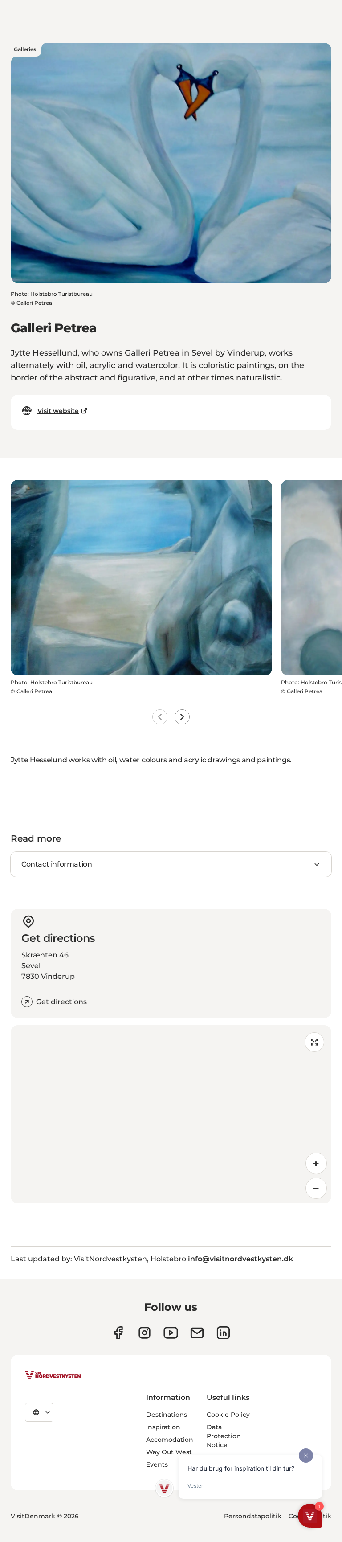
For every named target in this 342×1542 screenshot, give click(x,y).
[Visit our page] (118, 1333)
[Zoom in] (316, 1163)
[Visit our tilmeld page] (197, 1333)
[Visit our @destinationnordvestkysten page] (171, 1333)
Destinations (166, 1415)
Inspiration (163, 1427)
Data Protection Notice (224, 1436)
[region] (171, 1114)
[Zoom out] (316, 1188)
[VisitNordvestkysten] (53, 1375)
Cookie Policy (228, 1415)
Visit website (58, 411)
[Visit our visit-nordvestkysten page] (223, 1333)
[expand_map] (314, 1042)
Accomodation (169, 1440)
